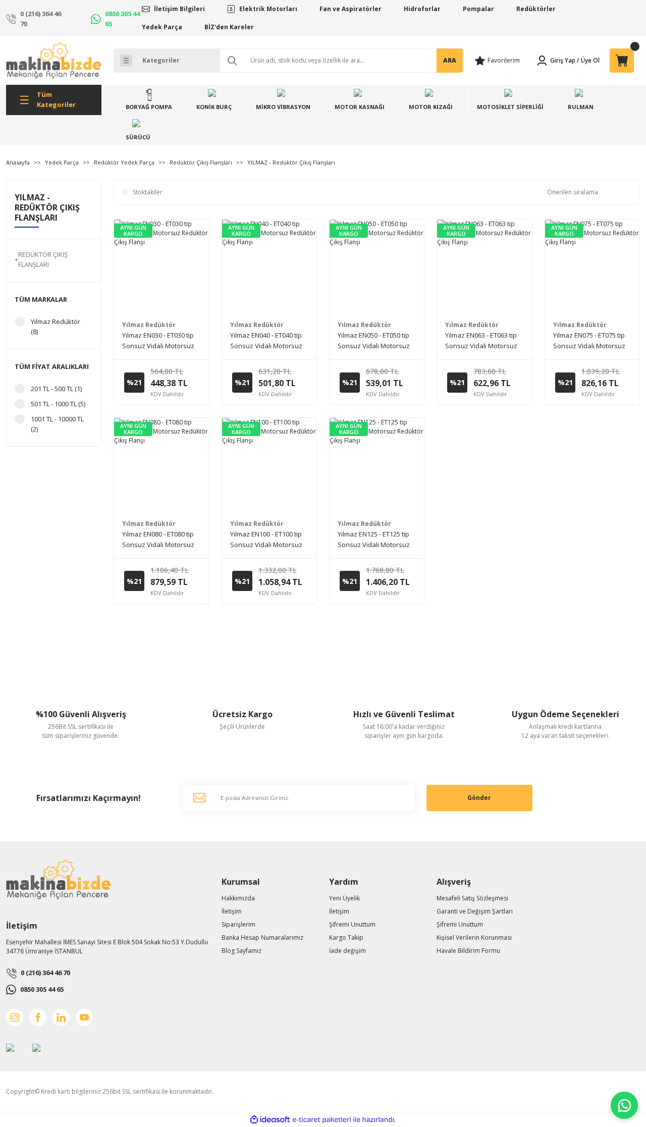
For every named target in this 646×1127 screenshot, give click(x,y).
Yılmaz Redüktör (149, 324)
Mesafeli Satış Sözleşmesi (472, 898)
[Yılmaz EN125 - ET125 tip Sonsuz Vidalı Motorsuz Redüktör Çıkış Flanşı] (377, 465)
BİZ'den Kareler (229, 27)
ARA (449, 60)
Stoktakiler (148, 192)
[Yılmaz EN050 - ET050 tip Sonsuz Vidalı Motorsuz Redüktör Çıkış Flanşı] (377, 267)
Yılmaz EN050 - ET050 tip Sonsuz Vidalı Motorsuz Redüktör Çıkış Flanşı (374, 341)
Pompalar (478, 9)
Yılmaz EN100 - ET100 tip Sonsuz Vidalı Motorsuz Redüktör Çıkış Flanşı (266, 539)
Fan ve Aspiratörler (350, 9)
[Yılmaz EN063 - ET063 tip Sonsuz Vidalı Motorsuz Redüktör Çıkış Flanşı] (484, 267)
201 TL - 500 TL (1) (56, 388)
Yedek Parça (162, 27)
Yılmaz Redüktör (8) (55, 326)
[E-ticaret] (321, 1119)
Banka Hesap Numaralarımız (262, 937)
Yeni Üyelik (344, 898)
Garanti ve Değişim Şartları (475, 911)
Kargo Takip (346, 937)
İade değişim (347, 950)
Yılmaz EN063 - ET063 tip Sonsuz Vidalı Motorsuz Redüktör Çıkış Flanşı (481, 341)
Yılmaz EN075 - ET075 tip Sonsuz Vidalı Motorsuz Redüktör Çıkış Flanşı (589, 341)
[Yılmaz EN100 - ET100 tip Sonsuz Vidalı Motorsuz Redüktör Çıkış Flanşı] (269, 465)
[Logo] (53, 60)
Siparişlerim (238, 924)
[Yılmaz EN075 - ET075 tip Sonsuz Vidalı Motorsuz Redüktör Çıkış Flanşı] (592, 267)
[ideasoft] (270, 1119)
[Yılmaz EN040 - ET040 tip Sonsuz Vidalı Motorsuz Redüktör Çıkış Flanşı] (269, 267)
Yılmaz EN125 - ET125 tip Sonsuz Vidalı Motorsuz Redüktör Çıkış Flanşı (374, 539)
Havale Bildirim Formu (468, 950)
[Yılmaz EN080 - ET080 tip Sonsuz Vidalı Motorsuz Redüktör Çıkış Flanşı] (161, 465)
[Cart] (622, 60)
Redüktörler (536, 9)
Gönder (479, 797)
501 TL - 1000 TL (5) (58, 403)
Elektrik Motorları (268, 9)
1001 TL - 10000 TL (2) (57, 424)
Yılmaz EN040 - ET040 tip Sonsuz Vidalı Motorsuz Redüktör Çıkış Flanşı (266, 341)
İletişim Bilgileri (179, 9)
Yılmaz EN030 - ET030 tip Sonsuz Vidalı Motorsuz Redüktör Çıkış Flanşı (158, 341)
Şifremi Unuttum (352, 924)
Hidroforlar (422, 9)
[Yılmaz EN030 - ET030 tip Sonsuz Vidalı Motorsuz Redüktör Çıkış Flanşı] (161, 267)
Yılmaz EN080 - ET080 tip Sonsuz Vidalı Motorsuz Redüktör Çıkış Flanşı (158, 539)
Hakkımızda (238, 898)
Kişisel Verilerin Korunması (474, 937)
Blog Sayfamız (241, 950)
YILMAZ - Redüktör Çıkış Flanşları (291, 162)
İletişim (232, 911)
